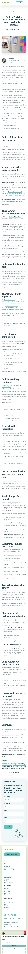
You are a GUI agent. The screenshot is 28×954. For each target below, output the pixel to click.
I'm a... (6, 817)
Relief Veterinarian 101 (9, 868)
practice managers (17, 765)
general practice (11, 763)
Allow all (14, 945)
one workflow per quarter (8, 237)
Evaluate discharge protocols (15, 192)
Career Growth (7, 879)
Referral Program (8, 905)
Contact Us (6, 907)
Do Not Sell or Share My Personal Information (14, 909)
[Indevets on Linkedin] (5, 915)
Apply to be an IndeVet (12, 854)
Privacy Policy (7, 926)
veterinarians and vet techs (11, 306)
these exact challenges (16, 115)
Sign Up (8, 827)
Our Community (7, 880)
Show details (5, 942)
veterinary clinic (17, 766)
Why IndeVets (7, 890)
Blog (14, 11)
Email (6, 810)
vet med (4, 766)
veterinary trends (19, 768)
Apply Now (19, 2)
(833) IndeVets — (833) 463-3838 (11, 922)
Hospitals (22, 763)
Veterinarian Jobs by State (9, 869)
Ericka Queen (12, 60)
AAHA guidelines (6, 224)
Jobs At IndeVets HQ (8, 902)
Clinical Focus (7, 863)
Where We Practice (8, 865)
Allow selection (14, 951)
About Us (6, 901)
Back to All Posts (15, 772)
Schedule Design (7, 877)
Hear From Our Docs (8, 882)
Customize (13, 948)
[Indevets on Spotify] (15, 915)
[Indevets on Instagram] (12, 915)
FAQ (5, 894)
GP (16, 763)
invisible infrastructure (14, 143)
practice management (7, 765)
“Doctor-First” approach (9, 300)
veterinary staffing (10, 768)
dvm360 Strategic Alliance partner (9, 933)
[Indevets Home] (6, 2)
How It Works (7, 893)
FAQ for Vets (7, 866)
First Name (7, 796)
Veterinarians (9, 766)
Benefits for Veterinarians (9, 876)
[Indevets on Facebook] (8, 915)
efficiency (4, 763)
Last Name (7, 803)
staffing (24, 765)
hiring (18, 763)
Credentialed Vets (8, 891)
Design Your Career (8, 862)
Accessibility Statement (16, 926)
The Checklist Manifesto (15, 216)
